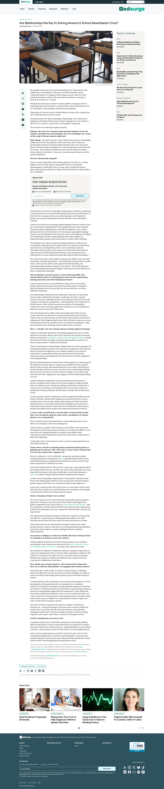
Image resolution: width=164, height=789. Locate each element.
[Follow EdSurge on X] (134, 767)
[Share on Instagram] (23, 104)
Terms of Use (67, 201)
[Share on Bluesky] (23, 109)
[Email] (24, 671)
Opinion (31, 9)
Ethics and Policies (25, 753)
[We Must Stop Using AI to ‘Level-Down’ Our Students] (130, 89)
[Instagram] (28, 671)
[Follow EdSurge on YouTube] (134, 772)
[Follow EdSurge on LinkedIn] (124, 772)
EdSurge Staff (120, 62)
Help (39, 782)
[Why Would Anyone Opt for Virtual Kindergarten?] (130, 102)
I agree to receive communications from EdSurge (48, 205)
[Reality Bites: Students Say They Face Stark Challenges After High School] (130, 74)
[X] (36, 671)
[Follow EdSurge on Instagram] (129, 767)
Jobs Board (106, 743)
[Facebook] (43, 671)
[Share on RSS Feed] (23, 93)
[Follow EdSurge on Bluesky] (138, 767)
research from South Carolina (74, 504)
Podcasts (42, 9)
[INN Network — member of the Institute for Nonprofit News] (137, 747)
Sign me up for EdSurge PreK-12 (43, 191)
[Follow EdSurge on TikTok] (143, 767)
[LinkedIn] (39, 671)
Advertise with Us (54, 743)
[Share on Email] (23, 98)
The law (62, 458)
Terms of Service (32, 782)
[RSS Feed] (20, 671)
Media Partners (24, 756)
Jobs (74, 9)
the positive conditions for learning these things (65, 337)
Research (53, 9)
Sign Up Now (80, 196)
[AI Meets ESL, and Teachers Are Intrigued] (130, 115)
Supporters (23, 751)
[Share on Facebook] (23, 125)
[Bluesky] (32, 671)
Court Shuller (120, 92)
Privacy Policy (76, 201)
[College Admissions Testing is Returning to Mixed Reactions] (130, 43)
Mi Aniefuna (120, 106)
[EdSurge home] (26, 2)
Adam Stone (120, 119)
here (48, 651)
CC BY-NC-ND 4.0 (80, 651)
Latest (76, 746)
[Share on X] (23, 114)
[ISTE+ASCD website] (39, 2)
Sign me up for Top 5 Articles (63, 191)
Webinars (64, 9)
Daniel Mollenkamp (26, 26)
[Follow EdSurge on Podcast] (143, 772)
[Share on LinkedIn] (23, 120)
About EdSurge (24, 746)
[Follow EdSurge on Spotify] (138, 772)
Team (21, 748)
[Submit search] (142, 1)
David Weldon (120, 46)
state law (33, 474)
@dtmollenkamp (52, 655)
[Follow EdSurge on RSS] (124, 767)
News (22, 9)
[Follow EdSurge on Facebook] (129, 772)
